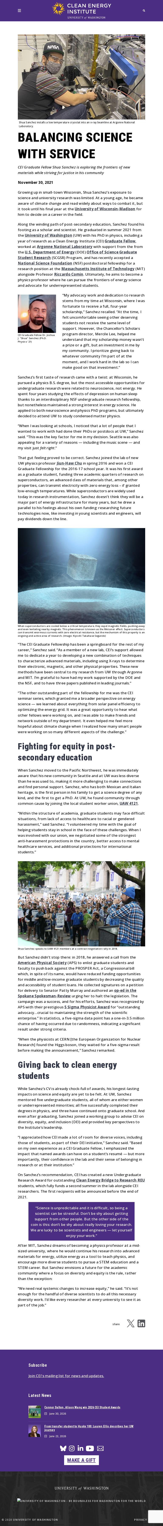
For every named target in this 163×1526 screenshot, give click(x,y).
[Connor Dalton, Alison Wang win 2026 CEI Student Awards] (34, 1412)
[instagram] (71, 1450)
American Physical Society (42, 962)
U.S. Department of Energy (49, 252)
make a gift (81, 1460)
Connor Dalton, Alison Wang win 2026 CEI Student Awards (82, 1407)
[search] (144, 11)
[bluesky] (63, 1450)
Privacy (140, 1520)
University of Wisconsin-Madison (105, 208)
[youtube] (90, 1450)
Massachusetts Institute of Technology (97, 268)
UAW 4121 (129, 803)
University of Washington (48, 235)
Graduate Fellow (120, 241)
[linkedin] (80, 1450)
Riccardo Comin (68, 274)
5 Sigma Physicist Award (87, 1007)
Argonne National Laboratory (65, 246)
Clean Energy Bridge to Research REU (110, 1180)
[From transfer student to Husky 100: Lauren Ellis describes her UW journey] (34, 1431)
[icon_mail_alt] (100, 1449)
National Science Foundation (45, 263)
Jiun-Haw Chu (69, 463)
